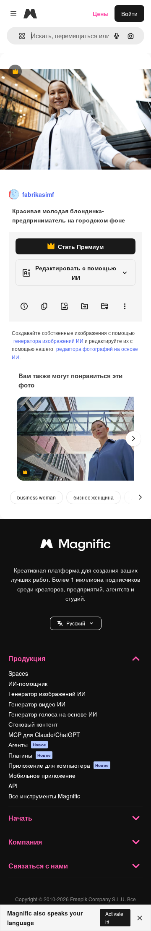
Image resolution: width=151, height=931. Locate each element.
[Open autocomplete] (18, 36)
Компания (25, 842)
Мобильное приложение (42, 775)
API (13, 786)
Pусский (75, 623)
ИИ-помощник (27, 683)
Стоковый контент (32, 724)
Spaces (18, 673)
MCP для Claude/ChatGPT (44, 734)
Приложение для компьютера (58, 765)
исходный (56, 72)
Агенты (27, 744)
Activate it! (114, 917)
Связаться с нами (38, 866)
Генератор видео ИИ (36, 704)
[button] (76, 623)
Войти (129, 13)
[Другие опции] (124, 306)
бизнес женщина (93, 497)
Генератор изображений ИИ (47, 693)
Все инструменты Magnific (44, 796)
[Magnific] (75, 545)
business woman (36, 497)
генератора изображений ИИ (48, 340)
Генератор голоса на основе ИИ (52, 714)
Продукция (26, 658)
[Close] (139, 918)
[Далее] (133, 439)
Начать (20, 818)
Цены (101, 13)
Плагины (29, 755)
